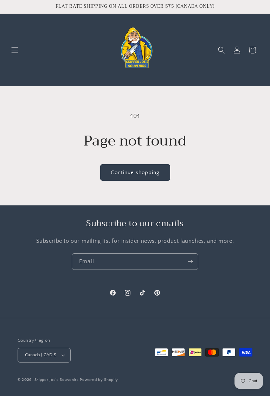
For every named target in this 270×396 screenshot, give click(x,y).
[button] (14, 50)
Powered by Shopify (99, 380)
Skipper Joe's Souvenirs (56, 380)
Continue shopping (135, 172)
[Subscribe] (190, 261)
